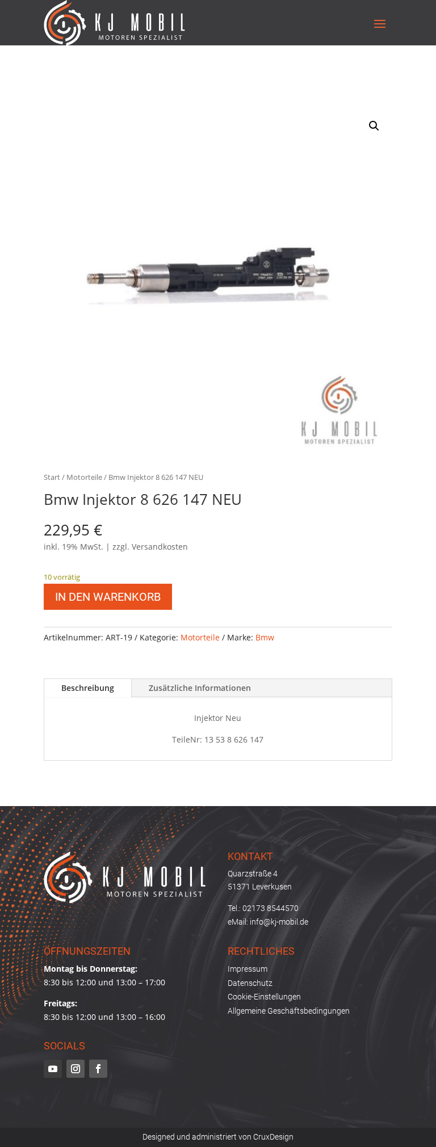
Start (52, 477)
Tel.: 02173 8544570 (263, 908)
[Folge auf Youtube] (53, 1069)
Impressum (247, 968)
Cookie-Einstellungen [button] (264, 996)
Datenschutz (250, 983)
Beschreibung (87, 687)
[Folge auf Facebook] (98, 1069)
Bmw (264, 637)
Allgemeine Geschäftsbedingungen (289, 1010)
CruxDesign (273, 1136)
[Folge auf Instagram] (75, 1069)
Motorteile (84, 477)
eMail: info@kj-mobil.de (268, 921)
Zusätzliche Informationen (200, 687)
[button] (374, 126)
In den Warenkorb (108, 597)
